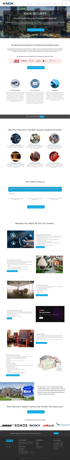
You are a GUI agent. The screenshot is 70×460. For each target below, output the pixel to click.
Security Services (39, 446)
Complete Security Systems (15, 145)
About (37, 443)
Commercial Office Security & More (42, 295)
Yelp (18, 199)
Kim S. (31, 198)
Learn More (9, 318)
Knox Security (29, 458)
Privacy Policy (43, 458)
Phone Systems (39, 447)
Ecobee (22, 373)
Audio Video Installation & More (41, 342)
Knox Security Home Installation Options (13, 375)
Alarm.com (39, 238)
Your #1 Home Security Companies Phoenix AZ (35, 18)
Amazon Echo (16, 373)
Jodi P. (12, 198)
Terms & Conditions (36, 458)
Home (37, 442)
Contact (37, 444)
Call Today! (41, 116)
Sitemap (48, 458)
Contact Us (56, 433)
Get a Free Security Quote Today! (35, 29)
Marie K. (50, 198)
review (15, 198)
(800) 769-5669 (67, 0)
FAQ (37, 445)
